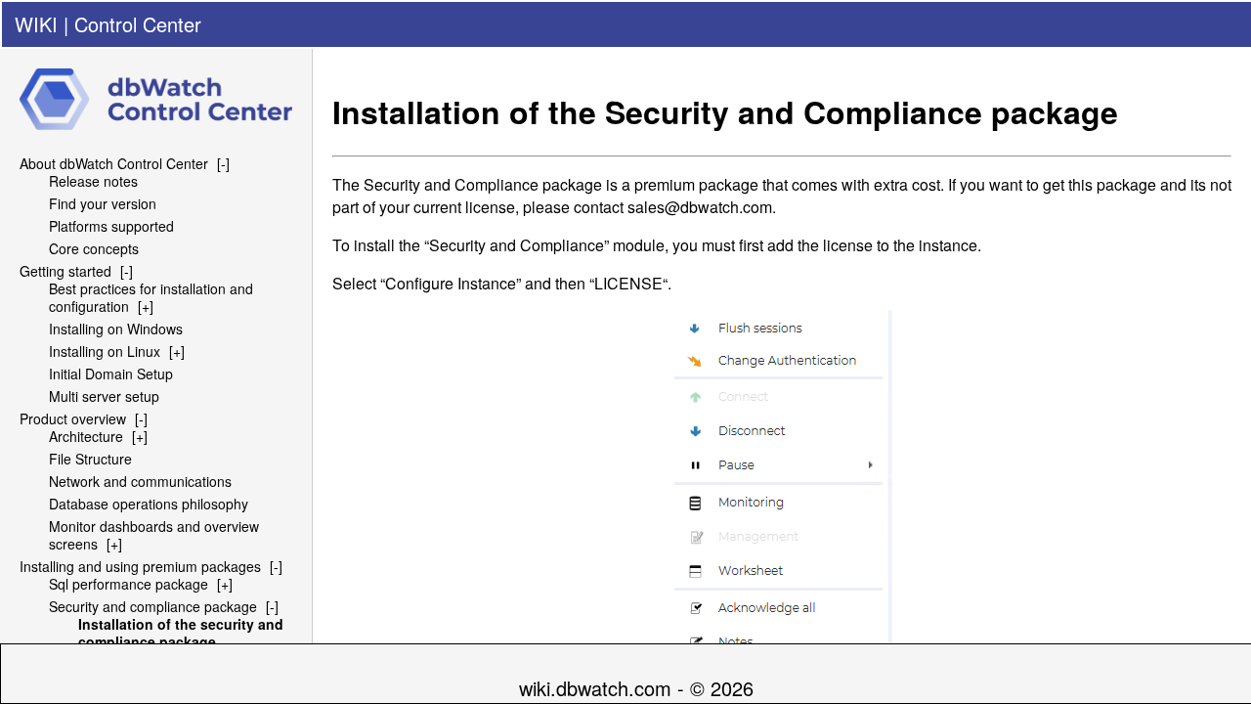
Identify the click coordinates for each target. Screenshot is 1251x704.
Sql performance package (128, 584)
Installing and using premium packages (140, 566)
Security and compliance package (153, 606)
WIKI (36, 24)
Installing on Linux (104, 351)
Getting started (65, 271)
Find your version (102, 203)
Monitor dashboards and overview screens (154, 534)
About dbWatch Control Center (114, 163)
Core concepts (94, 248)
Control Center (137, 24)
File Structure (90, 458)
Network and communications (140, 481)
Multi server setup (104, 396)
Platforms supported (111, 226)
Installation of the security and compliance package (180, 632)
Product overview (73, 418)
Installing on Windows (116, 328)
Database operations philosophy (148, 503)
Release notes (93, 181)
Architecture (86, 436)
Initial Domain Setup (111, 373)
